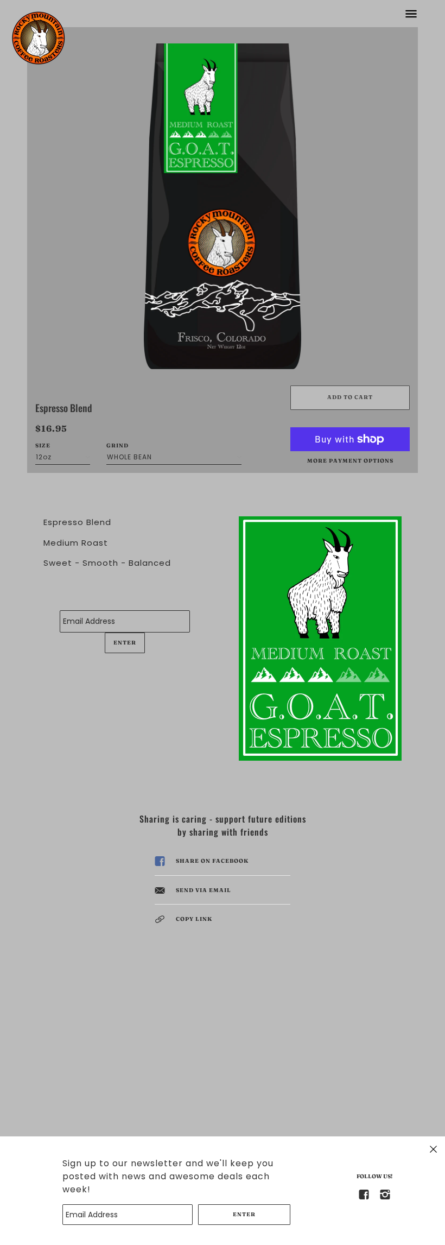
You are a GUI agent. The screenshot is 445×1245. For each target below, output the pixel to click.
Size (42, 445)
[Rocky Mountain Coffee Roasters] (38, 38)
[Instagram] (385, 1194)
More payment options (350, 460)
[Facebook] (364, 1194)
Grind (117, 445)
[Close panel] (433, 1149)
